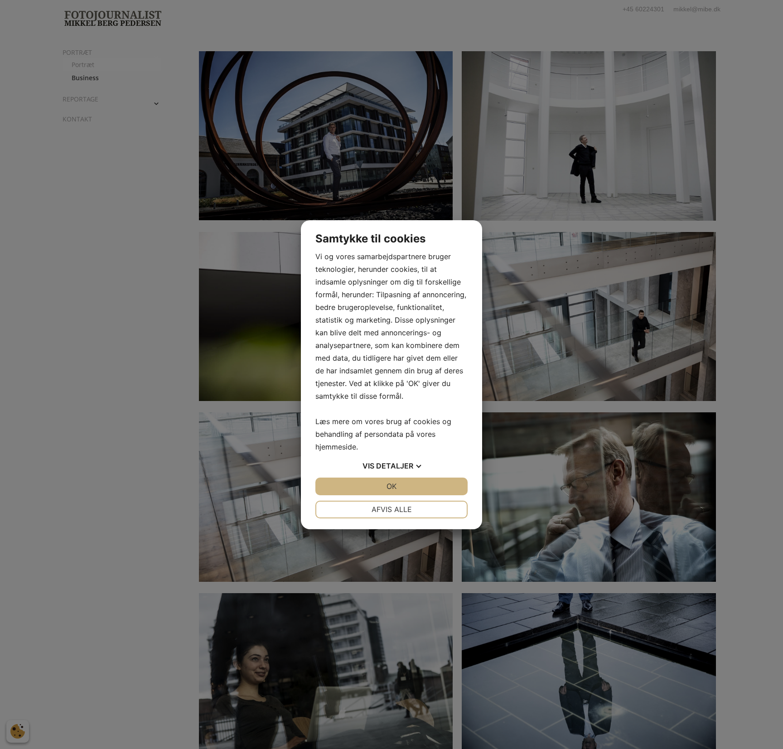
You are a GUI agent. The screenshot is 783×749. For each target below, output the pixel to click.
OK (391, 486)
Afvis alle (392, 509)
